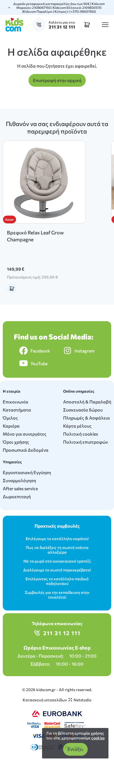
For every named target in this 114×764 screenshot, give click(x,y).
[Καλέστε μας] (40, 25)
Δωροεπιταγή (17, 496)
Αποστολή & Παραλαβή (87, 401)
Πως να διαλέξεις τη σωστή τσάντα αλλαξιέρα (57, 550)
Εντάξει (75, 749)
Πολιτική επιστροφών (85, 441)
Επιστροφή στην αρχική (57, 80)
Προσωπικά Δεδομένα (25, 450)
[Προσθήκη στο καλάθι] (12, 288)
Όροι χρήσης (16, 441)
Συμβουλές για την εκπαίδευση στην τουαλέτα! (57, 594)
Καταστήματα (17, 409)
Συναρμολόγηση (19, 480)
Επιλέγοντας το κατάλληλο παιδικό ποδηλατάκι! (57, 581)
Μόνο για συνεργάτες (24, 433)
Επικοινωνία (15, 401)
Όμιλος (10, 417)
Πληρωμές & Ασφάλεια (86, 417)
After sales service (20, 488)
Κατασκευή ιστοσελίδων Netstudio (57, 699)
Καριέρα (11, 425)
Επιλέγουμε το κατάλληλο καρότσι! (57, 538)
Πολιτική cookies (80, 433)
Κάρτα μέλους (77, 425)
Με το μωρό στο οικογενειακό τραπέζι (57, 561)
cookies (98, 737)
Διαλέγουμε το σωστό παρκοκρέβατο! (57, 570)
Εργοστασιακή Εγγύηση (27, 472)
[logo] (15, 25)
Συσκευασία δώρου (83, 409)
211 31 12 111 (62, 633)
